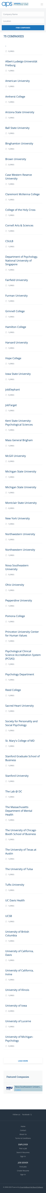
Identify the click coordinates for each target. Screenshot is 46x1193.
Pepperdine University (18, 600)
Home (23, 1126)
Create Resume (23, 1170)
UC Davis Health (15, 900)
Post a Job (23, 1148)
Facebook (25, 1114)
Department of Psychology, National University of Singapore (21, 260)
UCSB (8, 916)
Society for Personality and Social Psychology (21, 723)
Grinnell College (15, 311)
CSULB (9, 241)
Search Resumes (23, 1152)
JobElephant (12, 389)
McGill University (15, 456)
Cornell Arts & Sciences (19, 225)
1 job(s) (11, 70)
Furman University (16, 295)
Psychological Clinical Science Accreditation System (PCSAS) (23, 654)
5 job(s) (11, 395)
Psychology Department (19, 674)
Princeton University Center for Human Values (22, 633)
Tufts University (14, 884)
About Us (23, 1134)
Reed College (13, 690)
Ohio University (14, 584)
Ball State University (17, 128)
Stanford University (17, 775)
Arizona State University (19, 112)
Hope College (13, 358)
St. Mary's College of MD (20, 740)
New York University (17, 518)
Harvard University (16, 342)
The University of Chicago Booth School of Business (20, 832)
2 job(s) (11, 164)
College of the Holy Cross (20, 210)
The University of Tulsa (19, 869)
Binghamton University (19, 143)
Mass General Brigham (19, 440)
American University (17, 81)
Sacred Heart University (19, 705)
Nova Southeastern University (17, 567)
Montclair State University (21, 502)
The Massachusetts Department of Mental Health (18, 810)
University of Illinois (17, 990)
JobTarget (11, 405)
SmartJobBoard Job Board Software (31, 1187)
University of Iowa (16, 1005)
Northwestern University (20, 534)
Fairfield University (16, 280)
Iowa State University (18, 374)
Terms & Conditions (23, 1138)
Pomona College (15, 616)
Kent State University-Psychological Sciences (19, 422)
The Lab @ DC (13, 791)
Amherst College (15, 96)
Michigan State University (20, 471)
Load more (23, 1061)
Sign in (23, 1156)
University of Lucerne (18, 1021)
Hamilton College (15, 327)
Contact (23, 1130)
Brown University (15, 159)
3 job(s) (11, 51)
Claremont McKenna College (22, 194)
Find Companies (23, 28)
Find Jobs (23, 1167)
